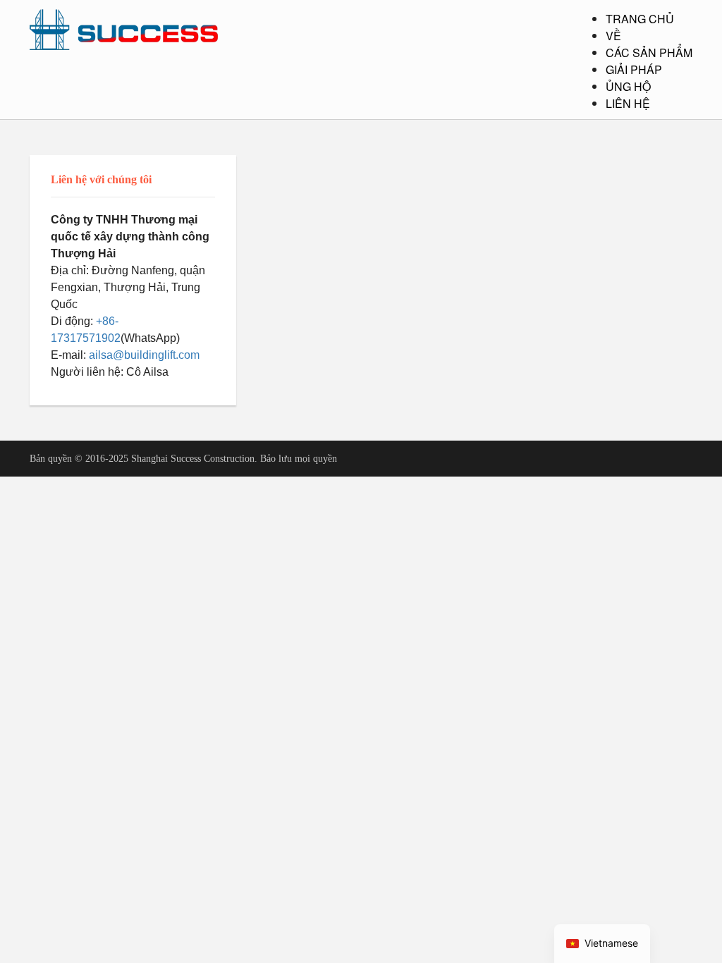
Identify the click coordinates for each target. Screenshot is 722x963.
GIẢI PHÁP (634, 69)
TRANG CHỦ (640, 19)
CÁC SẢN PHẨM (649, 52)
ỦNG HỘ (628, 86)
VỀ (613, 35)
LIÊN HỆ (628, 103)
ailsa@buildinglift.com (144, 355)
